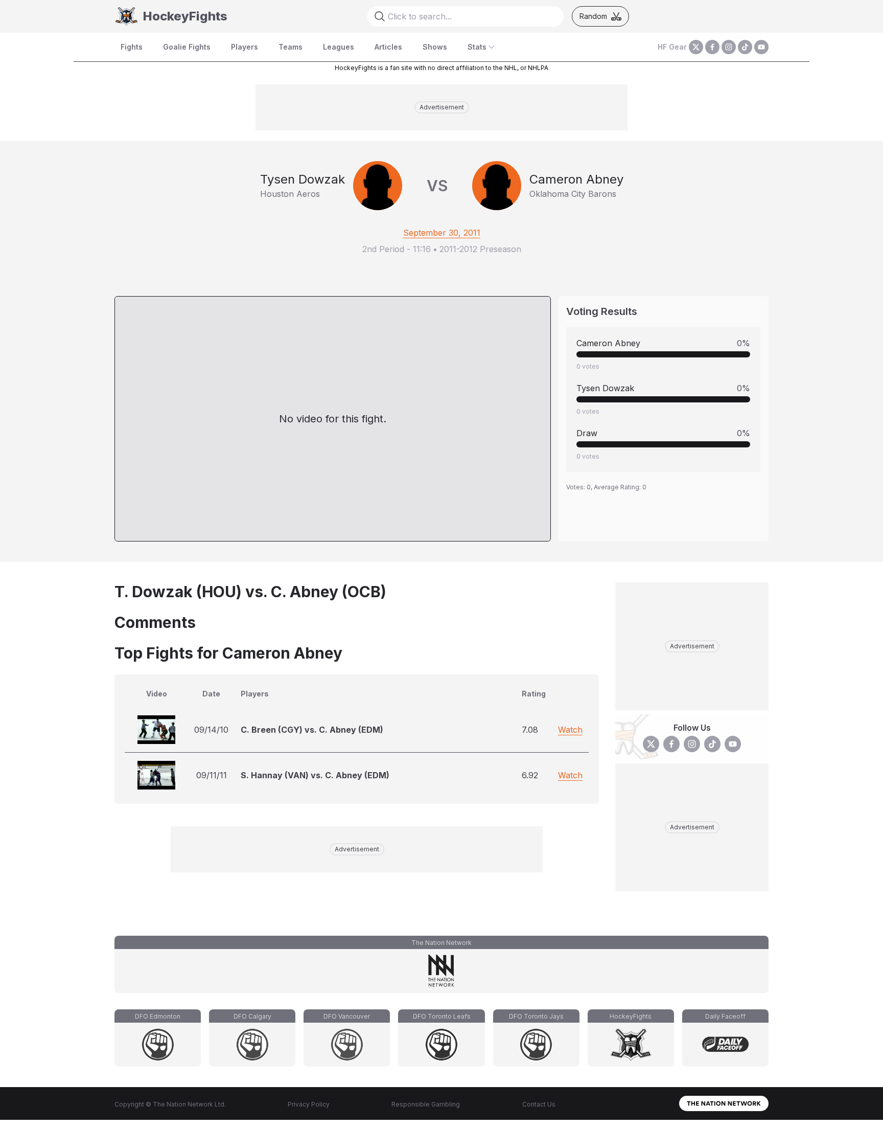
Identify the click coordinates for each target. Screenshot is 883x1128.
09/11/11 (211, 775)
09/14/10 (211, 730)
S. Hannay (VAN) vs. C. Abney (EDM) (315, 775)
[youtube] (761, 47)
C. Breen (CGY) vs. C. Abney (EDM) (312, 730)
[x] (696, 47)
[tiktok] (745, 47)
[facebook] (712, 47)
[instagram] (729, 47)
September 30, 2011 (441, 233)
